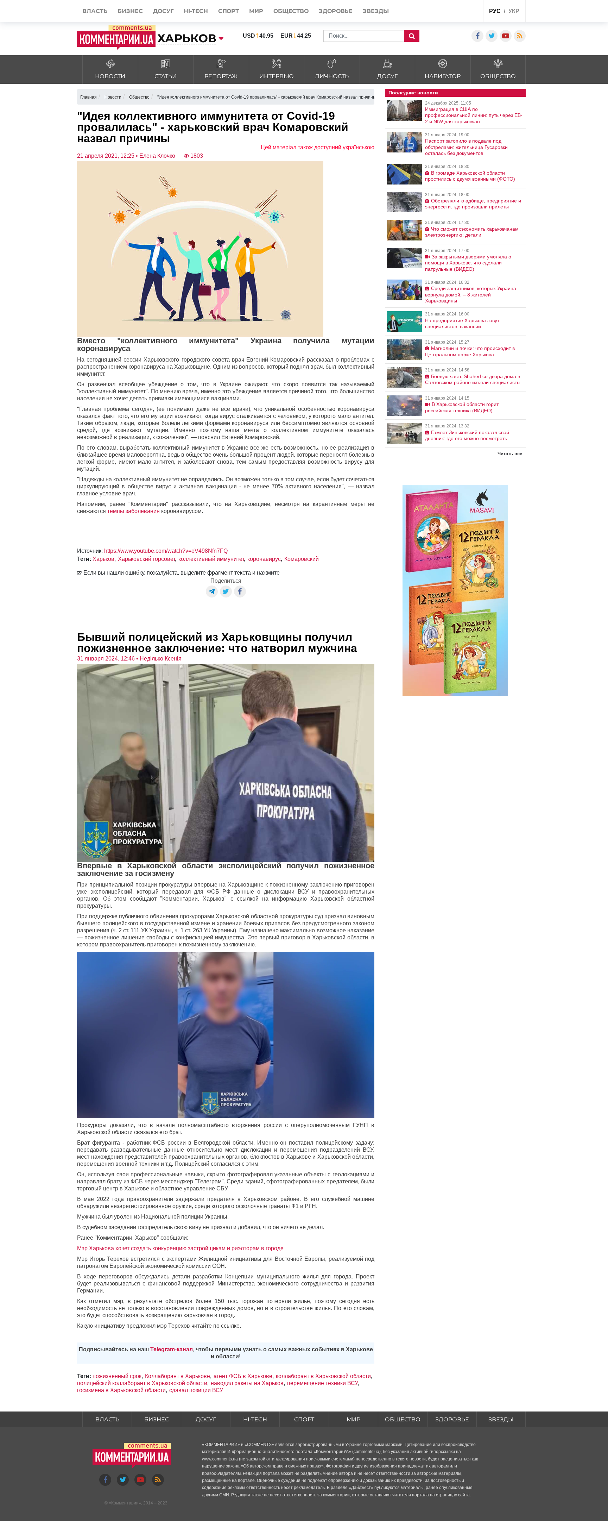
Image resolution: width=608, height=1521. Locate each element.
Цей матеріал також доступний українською (317, 147)
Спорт (304, 1419)
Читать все (510, 453)
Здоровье (452, 1419)
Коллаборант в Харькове (177, 1376)
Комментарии (125, 1503)
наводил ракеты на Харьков (247, 1383)
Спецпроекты (451, 11)
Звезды (501, 1419)
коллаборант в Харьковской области (323, 1376)
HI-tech (255, 1419)
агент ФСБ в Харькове (243, 1376)
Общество (402, 1419)
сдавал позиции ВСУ (196, 1390)
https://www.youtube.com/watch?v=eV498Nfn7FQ (166, 551)
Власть (107, 1419)
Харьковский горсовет (146, 559)
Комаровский (301, 559)
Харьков (103, 559)
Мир (353, 1419)
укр (513, 11)
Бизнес (156, 1419)
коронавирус (264, 559)
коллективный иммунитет (211, 559)
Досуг (206, 1419)
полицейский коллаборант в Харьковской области (142, 1383)
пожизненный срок (117, 1376)
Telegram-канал (171, 1349)
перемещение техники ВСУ (322, 1383)
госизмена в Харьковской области (121, 1390)
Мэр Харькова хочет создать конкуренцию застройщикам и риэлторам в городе (180, 1248)
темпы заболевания (133, 511)
